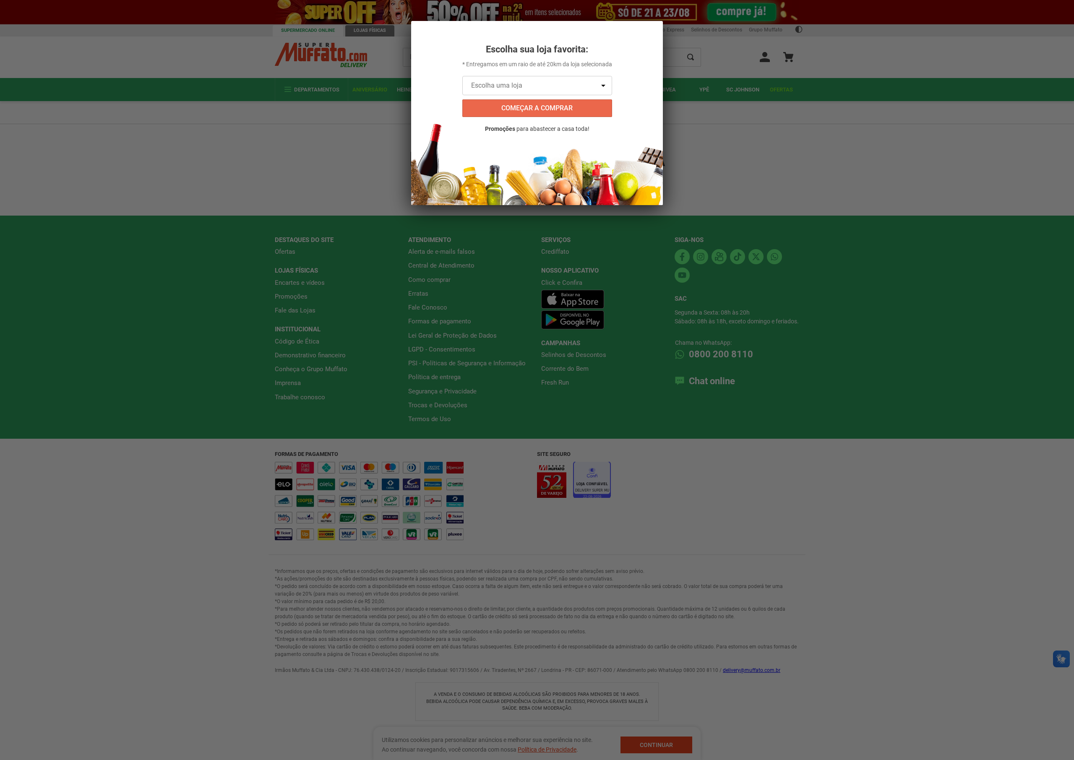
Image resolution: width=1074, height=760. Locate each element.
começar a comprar (537, 108)
